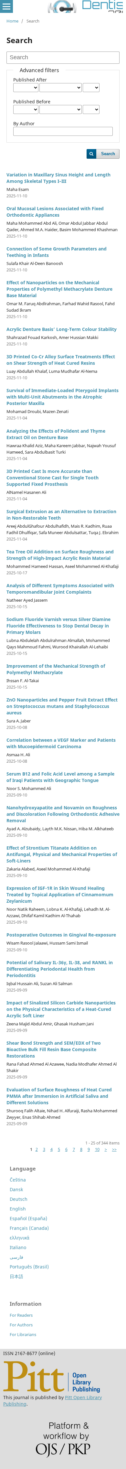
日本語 (16, 1276)
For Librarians (23, 1334)
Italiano (18, 1247)
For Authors (21, 1325)
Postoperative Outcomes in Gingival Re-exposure (61, 935)
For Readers (21, 1315)
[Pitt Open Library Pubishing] (51, 1391)
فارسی (16, 1257)
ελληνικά (19, 1238)
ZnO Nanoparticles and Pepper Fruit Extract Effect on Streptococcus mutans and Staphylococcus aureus (62, 706)
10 (97, 1149)
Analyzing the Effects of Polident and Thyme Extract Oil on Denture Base (55, 434)
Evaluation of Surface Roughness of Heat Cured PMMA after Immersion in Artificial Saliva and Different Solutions (59, 1096)
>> (114, 1149)
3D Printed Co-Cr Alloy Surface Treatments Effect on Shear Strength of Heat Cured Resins (60, 359)
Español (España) (28, 1218)
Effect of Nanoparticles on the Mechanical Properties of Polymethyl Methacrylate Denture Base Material (59, 288)
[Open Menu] (6, 6)
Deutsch (18, 1199)
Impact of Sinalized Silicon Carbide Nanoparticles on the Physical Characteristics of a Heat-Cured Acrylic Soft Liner (61, 1009)
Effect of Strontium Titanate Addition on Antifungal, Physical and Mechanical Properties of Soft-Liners (61, 854)
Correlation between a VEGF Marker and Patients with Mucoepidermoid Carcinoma (61, 743)
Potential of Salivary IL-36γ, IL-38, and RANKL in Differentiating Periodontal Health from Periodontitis (59, 968)
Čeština (18, 1180)
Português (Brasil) (29, 1267)
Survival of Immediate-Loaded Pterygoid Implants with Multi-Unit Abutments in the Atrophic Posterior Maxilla (62, 396)
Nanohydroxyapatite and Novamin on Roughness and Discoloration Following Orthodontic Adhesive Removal (63, 814)
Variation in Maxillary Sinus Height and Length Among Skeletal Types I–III (58, 178)
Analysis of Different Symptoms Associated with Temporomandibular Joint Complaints (60, 588)
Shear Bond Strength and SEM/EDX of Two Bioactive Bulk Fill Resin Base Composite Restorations (53, 1049)
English (18, 1209)
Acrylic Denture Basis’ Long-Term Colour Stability (61, 329)
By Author (24, 123)
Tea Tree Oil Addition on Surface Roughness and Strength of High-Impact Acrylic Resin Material (60, 555)
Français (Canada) (29, 1228)
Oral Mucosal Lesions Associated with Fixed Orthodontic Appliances (55, 211)
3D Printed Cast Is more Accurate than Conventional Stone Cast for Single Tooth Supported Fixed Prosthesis (52, 477)
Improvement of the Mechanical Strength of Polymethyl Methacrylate (55, 669)
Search (108, 153)
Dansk (16, 1189)
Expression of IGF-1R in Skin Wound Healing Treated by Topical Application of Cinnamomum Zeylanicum (59, 894)
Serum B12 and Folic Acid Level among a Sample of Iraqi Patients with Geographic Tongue (60, 777)
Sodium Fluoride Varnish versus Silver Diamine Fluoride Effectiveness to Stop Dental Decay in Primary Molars (58, 625)
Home (12, 21)
